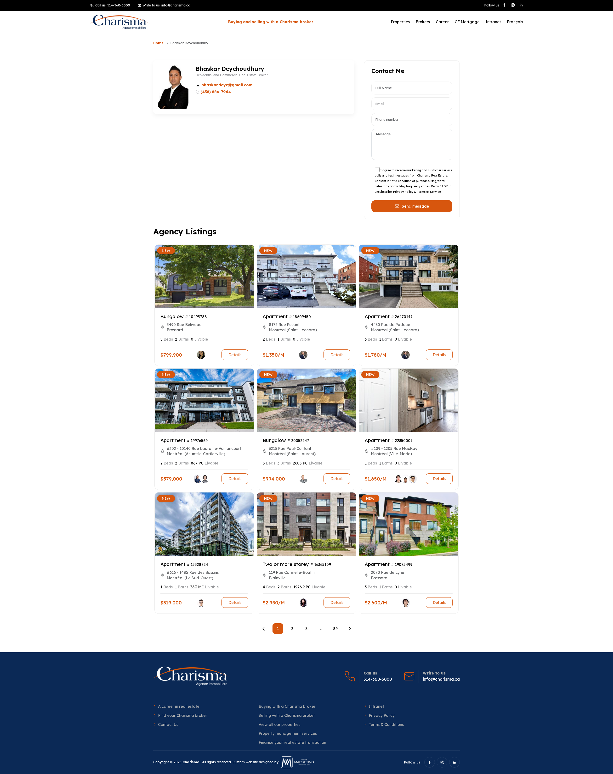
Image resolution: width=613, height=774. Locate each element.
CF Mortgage (467, 21)
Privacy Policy (382, 715)
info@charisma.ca (175, 5)
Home (158, 43)
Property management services (288, 733)
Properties (400, 21)
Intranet (493, 21)
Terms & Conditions (386, 724)
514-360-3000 (118, 5)
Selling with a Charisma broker (287, 715)
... (321, 628)
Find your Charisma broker (182, 715)
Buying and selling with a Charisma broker (270, 21)
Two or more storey (286, 564)
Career (442, 21)
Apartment (275, 316)
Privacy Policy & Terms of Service (417, 192)
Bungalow (172, 316)
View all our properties (279, 724)
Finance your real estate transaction (292, 742)
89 (335, 628)
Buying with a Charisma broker (287, 706)
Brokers (423, 21)
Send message (415, 206)
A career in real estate (178, 706)
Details (234, 354)
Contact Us (168, 724)
